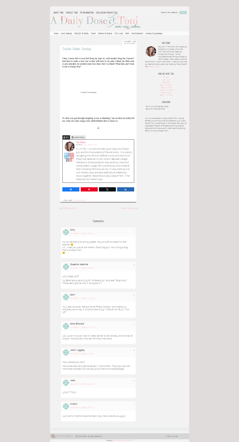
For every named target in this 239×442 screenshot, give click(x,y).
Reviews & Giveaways (153, 33)
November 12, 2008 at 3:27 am (82, 384)
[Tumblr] (67, 160)
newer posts (69, 208)
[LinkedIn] (65, 157)
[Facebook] (69, 154)
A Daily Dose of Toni (109, 20)
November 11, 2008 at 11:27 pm (82, 327)
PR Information (86, 12)
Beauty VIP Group (166, 85)
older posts (127, 208)
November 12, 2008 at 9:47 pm (82, 408)
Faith (127, 33)
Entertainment (136, 33)
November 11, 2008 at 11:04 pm (82, 298)
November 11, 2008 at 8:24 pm (82, 233)
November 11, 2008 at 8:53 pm (82, 268)
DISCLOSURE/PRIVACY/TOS (106, 12)
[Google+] (72, 154)
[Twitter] (65, 154)
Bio (67, 137)
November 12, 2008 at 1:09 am (82, 354)
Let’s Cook (118, 33)
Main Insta (166, 80)
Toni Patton (81, 142)
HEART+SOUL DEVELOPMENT (123, 440)
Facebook (166, 82)
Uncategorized (78, 200)
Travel (93, 33)
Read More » (154, 67)
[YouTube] (70, 160)
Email (166, 77)
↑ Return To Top (172, 436)
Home (56, 33)
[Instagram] (69, 157)
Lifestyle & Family (81, 33)
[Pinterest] (72, 157)
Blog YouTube (166, 87)
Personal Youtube (166, 90)
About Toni (58, 12)
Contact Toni (72, 12)
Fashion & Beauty (104, 33)
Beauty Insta (166, 92)
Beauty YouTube (166, 95)
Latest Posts (79, 137)
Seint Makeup (66, 33)
